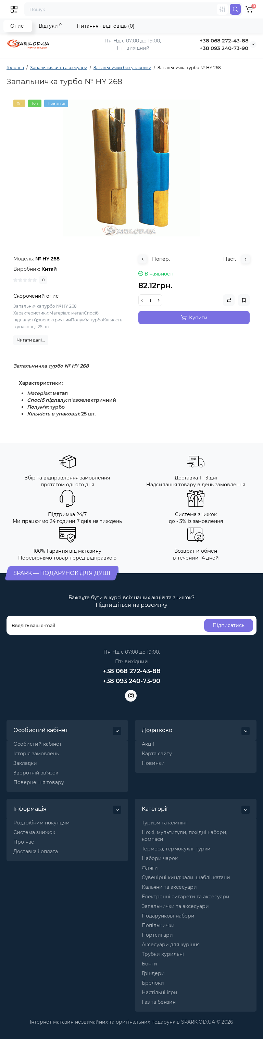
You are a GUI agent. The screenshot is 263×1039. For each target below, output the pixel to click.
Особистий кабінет (37, 744)
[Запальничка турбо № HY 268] (131, 168)
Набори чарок (160, 858)
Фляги (150, 868)
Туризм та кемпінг (165, 823)
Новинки (153, 763)
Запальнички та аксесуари (175, 906)
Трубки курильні (163, 954)
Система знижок (34, 832)
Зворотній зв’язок (35, 773)
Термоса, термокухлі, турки (176, 849)
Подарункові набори (168, 916)
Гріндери (153, 973)
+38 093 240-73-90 (224, 48)
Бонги (149, 964)
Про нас (23, 842)
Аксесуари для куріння (171, 944)
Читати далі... (31, 340)
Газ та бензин (159, 1002)
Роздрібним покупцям (41, 823)
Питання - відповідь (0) (106, 26)
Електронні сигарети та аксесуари (185, 897)
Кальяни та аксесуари (169, 887)
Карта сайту (157, 754)
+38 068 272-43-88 (224, 40)
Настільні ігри (159, 992)
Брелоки (153, 983)
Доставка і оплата (35, 851)
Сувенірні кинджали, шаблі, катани (186, 877)
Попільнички (158, 925)
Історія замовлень (36, 754)
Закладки (25, 763)
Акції (148, 744)
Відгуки (50, 26)
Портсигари (157, 935)
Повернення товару (38, 782)
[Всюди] (222, 9)
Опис (17, 26)
